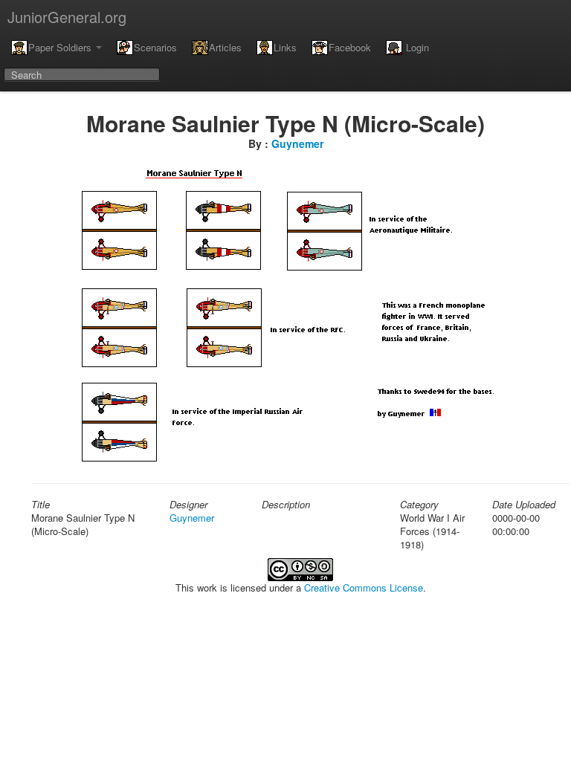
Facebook (350, 47)
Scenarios (155, 47)
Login (416, 47)
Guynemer (297, 143)
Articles (225, 47)
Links (285, 47)
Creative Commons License (363, 587)
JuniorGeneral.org (66, 16)
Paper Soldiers (61, 47)
